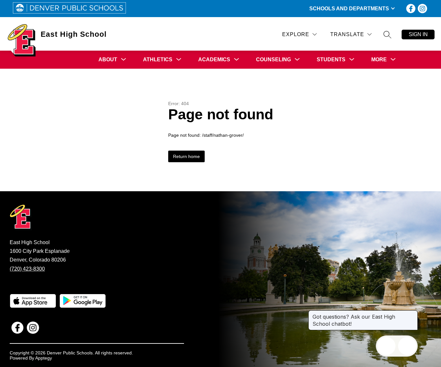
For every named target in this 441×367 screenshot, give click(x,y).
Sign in (418, 34)
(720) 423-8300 (27, 269)
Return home (186, 156)
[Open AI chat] (407, 346)
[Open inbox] (386, 346)
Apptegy (43, 358)
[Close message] (413, 313)
